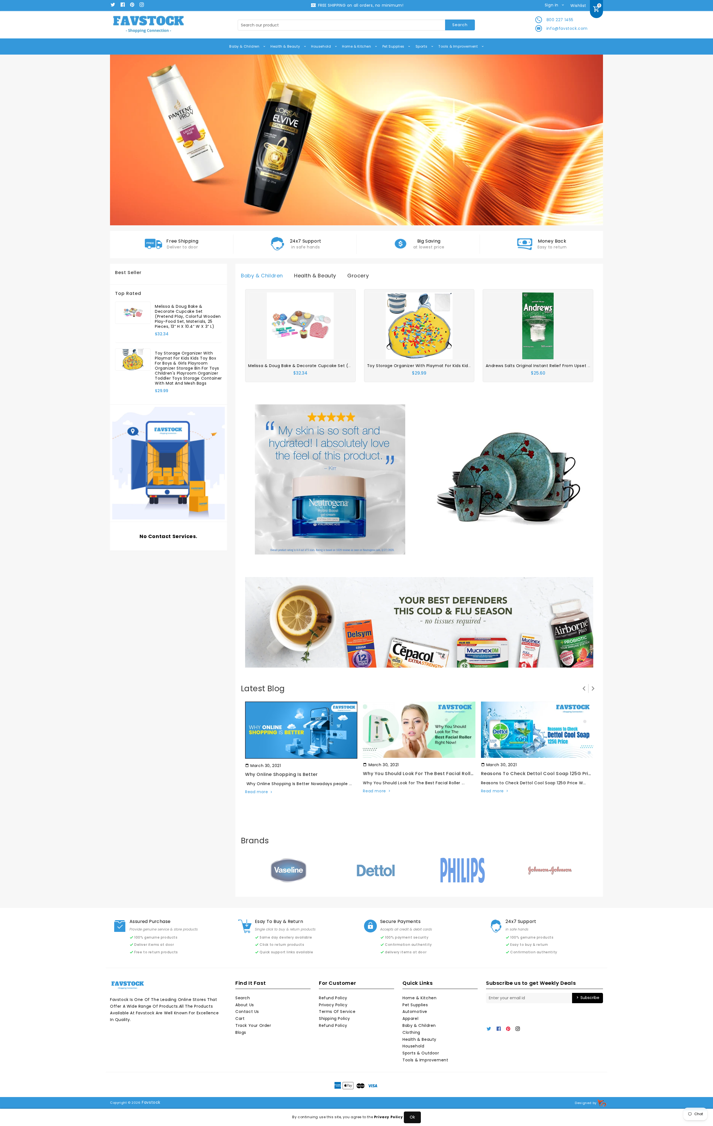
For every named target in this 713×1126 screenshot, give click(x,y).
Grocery (358, 275)
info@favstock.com (567, 28)
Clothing (411, 1032)
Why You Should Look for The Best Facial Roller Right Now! (432, 773)
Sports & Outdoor (420, 1053)
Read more (256, 792)
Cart (240, 1018)
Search (242, 998)
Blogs (240, 1032)
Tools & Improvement (458, 46)
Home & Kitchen (357, 46)
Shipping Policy (334, 1018)
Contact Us (247, 1011)
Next (590, 140)
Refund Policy (333, 998)
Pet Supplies (394, 46)
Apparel (410, 1018)
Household (321, 46)
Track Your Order (253, 1025)
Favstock (151, 1102)
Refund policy (333, 1025)
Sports (422, 46)
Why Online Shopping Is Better (281, 774)
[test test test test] (330, 479)
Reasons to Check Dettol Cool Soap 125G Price (537, 773)
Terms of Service (337, 1011)
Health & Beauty (285, 46)
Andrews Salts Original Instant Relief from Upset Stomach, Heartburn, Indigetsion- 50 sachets (584, 365)
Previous (122, 140)
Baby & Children (244, 46)
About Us (244, 1005)
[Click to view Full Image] (300, 730)
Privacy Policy (333, 1005)
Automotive (414, 1011)
